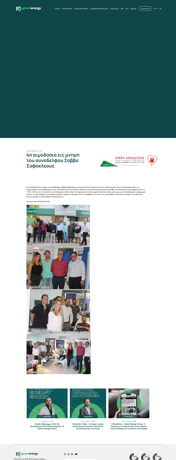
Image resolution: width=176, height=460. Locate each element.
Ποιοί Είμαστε (67, 9)
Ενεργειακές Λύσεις (81, 9)
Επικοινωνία (145, 9)
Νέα (127, 9)
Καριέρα (134, 9)
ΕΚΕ (122, 9)
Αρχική (57, 9)
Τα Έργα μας (114, 9)
